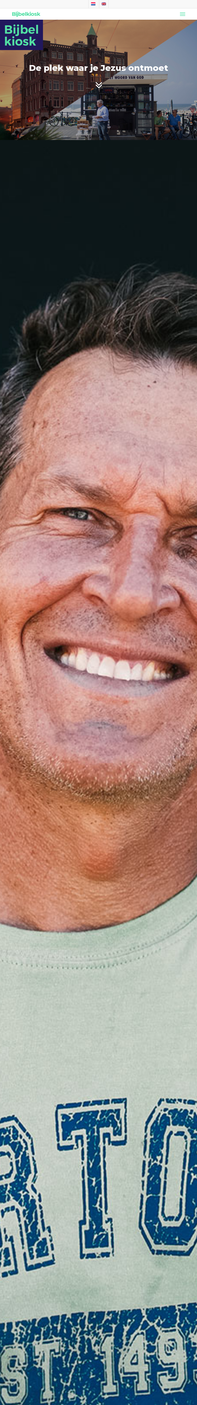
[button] (182, 14)
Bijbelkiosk (26, 14)
